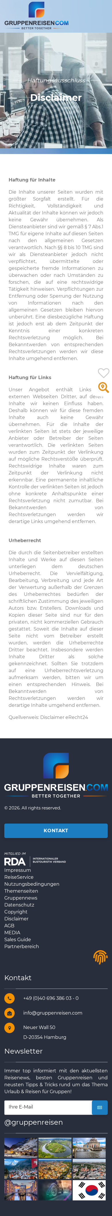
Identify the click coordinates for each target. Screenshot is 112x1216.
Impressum (17, 870)
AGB (9, 925)
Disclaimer (16, 919)
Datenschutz (19, 905)
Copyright (16, 912)
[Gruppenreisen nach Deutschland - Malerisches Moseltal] (57, 1147)
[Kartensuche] (103, 390)
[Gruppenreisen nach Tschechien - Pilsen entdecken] (57, 1168)
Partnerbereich (21, 946)
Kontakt (56, 830)
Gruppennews (20, 898)
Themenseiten (21, 891)
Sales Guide (17, 939)
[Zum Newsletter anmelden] (100, 1107)
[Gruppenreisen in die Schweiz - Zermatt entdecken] (23, 1168)
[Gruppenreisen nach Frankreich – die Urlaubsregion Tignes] (23, 1147)
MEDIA (12, 932)
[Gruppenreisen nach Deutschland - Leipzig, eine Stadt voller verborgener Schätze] (92, 1168)
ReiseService (19, 877)
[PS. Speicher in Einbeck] (57, 1190)
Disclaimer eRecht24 (64, 717)
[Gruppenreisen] (36, 15)
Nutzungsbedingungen (31, 884)
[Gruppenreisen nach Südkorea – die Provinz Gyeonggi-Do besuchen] (92, 1190)
